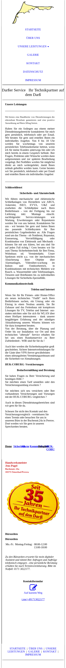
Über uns (33, 37)
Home (8, 446)
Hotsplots (43, 446)
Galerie (33, 54)
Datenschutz (33, 71)
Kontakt (33, 63)
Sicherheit (19, 446)
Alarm (25, 446)
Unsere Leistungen (32, 46)
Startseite (33, 29)
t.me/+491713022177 (33, 599)
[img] (33, 12)
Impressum (33, 80)
